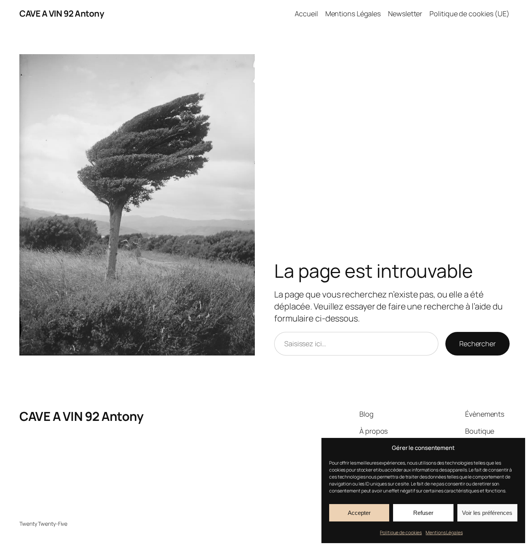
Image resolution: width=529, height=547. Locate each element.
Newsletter (405, 13)
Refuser (423, 512)
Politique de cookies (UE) (469, 13)
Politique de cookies (401, 532)
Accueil (306, 13)
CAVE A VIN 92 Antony (61, 13)
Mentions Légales (444, 532)
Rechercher (477, 343)
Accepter (359, 512)
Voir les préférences (487, 512)
